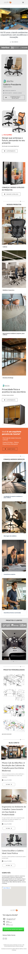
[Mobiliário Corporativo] (14, 269)
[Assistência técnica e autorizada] (14, 594)
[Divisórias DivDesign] (14, 357)
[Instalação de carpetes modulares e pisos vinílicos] (14, 478)
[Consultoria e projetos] (14, 556)
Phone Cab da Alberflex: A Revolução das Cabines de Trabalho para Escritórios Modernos (13, 766)
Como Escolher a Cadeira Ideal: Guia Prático (13, 852)
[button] (23, 2)
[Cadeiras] (14, 226)
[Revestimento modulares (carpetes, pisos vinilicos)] (14, 313)
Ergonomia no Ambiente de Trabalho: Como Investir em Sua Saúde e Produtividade (14, 810)
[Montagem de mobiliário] (14, 517)
